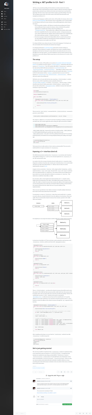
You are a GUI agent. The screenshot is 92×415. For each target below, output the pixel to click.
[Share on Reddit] (64, 372)
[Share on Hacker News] (61, 372)
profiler (43, 367)
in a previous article (48, 47)
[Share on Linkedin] (68, 372)
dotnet (34, 367)
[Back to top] (58, 372)
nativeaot (38, 367)
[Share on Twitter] (71, 372)
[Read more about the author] (6, 4)
